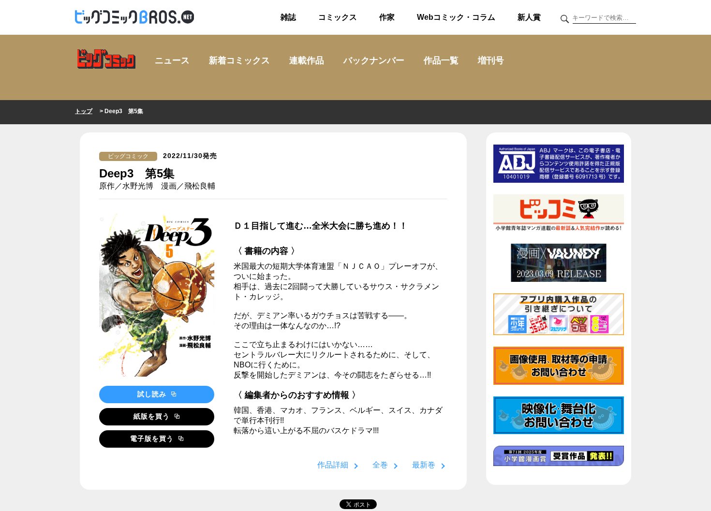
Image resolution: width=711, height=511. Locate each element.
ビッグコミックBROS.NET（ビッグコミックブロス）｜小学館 (134, 17)
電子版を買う (153, 438)
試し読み (153, 394)
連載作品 (306, 60)
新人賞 (529, 17)
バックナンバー (373, 60)
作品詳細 (332, 465)
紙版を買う (152, 416)
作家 (387, 17)
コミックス (337, 17)
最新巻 (423, 465)
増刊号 (491, 60)
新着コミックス (239, 60)
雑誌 (288, 17)
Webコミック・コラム (456, 17)
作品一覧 (441, 60)
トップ (83, 111)
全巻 (380, 465)
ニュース (172, 60)
